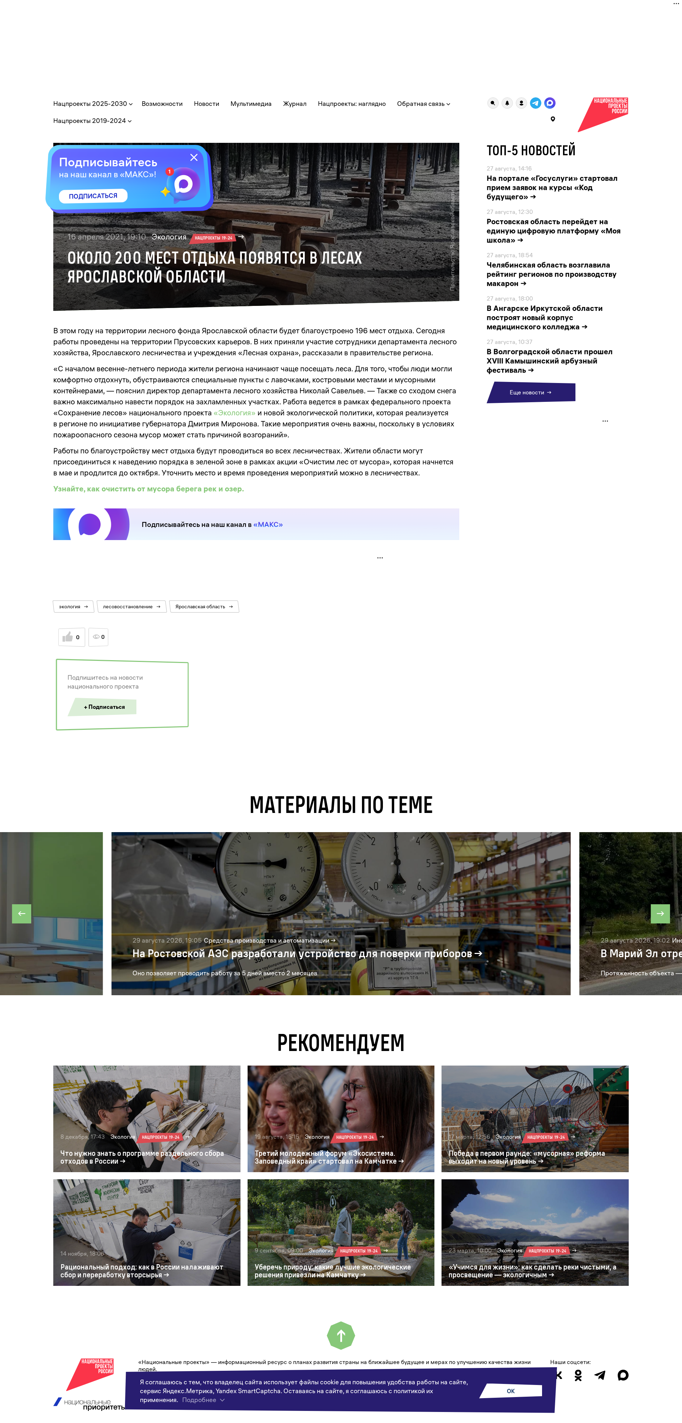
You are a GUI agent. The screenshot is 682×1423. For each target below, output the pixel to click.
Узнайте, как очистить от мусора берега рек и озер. (148, 488)
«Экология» (234, 412)
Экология (192, 237)
